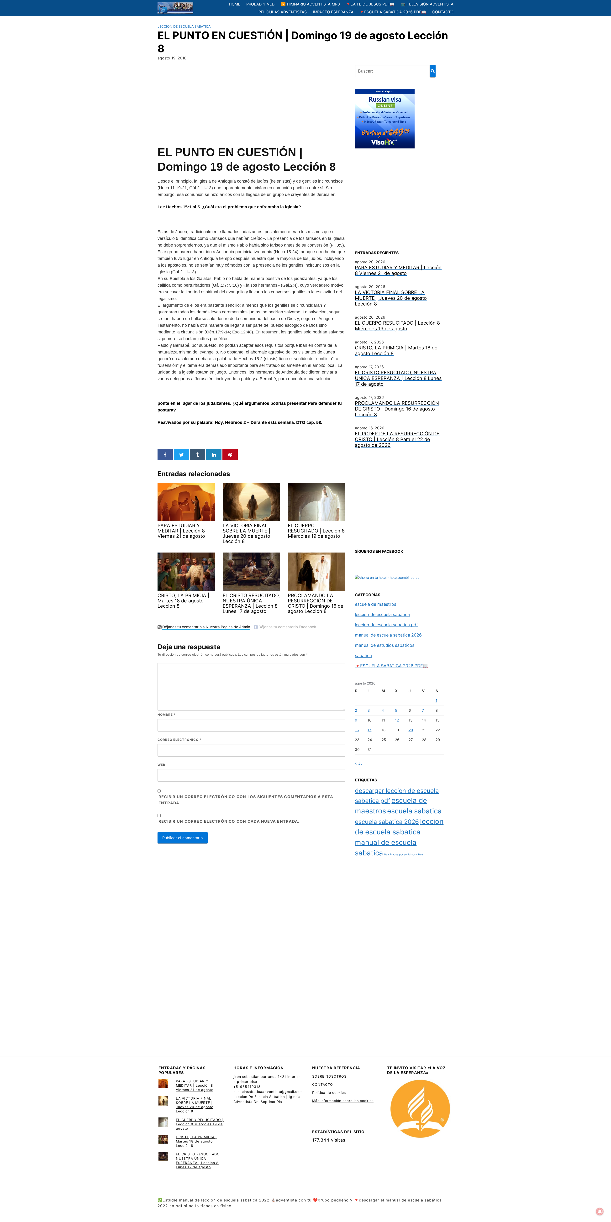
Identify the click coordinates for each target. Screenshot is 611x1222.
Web (161, 765)
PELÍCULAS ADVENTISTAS (282, 12)
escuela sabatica (414, 811)
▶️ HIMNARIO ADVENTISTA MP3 (310, 4)
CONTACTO (442, 12)
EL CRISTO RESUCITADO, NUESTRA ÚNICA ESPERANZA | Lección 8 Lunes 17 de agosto (198, 1160)
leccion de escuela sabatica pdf (386, 624)
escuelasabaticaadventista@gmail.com (268, 1092)
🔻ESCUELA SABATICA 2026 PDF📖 (392, 12)
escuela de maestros (375, 604)
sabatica (363, 655)
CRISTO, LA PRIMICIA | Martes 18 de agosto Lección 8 (196, 1141)
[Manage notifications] (600, 1211)
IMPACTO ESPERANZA (333, 12)
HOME (234, 4)
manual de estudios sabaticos (384, 645)
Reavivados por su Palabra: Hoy (403, 854)
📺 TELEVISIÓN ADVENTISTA (427, 4)
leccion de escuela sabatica (184, 26)
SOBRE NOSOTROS (329, 1076)
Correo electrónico (179, 740)
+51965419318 (247, 1087)
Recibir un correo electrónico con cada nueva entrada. (229, 821)
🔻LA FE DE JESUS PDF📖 (370, 4)
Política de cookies (329, 1092)
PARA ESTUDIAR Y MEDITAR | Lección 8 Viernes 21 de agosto (194, 1085)
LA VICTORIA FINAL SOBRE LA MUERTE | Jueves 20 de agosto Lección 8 (194, 1104)
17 (369, 730)
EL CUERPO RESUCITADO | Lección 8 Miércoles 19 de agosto (200, 1124)
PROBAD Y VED (260, 4)
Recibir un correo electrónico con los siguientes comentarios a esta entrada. (245, 799)
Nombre (167, 714)
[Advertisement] (251, 101)
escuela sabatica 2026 (387, 821)
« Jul (359, 763)
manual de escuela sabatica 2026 (388, 634)
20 (411, 730)
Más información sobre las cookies (343, 1101)
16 (357, 730)
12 (397, 720)
